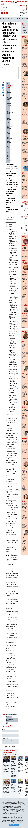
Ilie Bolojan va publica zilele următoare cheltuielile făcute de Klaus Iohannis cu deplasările (9, 98)
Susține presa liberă (24, 28)
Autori (19, 1)
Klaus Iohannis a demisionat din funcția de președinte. (10, 146)
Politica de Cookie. (16, 823)
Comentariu (5, 738)
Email (3, 733)
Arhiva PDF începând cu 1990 (4, 3)
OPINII (5, 18)
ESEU (23, 18)
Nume (3, 729)
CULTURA (17, 18)
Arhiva (15, 1)
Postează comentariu (9, 746)
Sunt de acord (14, 825)
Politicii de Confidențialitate (9, 813)
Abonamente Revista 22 (4, 6)
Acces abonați (3, 9)
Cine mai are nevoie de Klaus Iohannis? (9, 156)
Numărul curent (9, 2)
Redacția (24, 1)
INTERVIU (10, 18)
